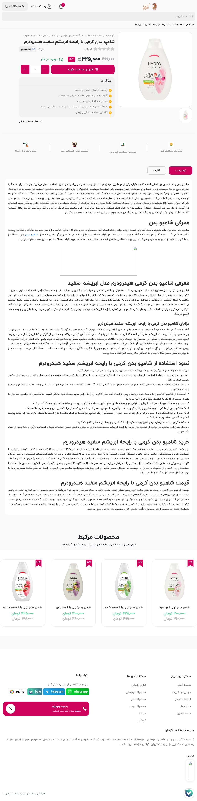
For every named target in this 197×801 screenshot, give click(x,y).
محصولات (179, 24)
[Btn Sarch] (191, 16)
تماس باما (147, 24)
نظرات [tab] (156, 170)
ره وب (6, 794)
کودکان (142, 721)
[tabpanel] (98, 346)
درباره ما (156, 24)
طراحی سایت (36, 794)
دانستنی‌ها (166, 24)
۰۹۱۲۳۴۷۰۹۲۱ (60, 707)
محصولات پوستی (136, 692)
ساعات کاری (184, 713)
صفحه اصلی (190, 24)
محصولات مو (138, 699)
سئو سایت (19, 794)
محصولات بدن (137, 706)
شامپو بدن (31, 234)
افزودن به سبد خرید (80, 69)
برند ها (138, 24)
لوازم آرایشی (138, 685)
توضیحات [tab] (180, 170)
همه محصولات (93, 35)
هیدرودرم (26, 49)
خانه (108, 35)
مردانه (142, 713)
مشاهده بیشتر (28, 121)
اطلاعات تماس (182, 699)
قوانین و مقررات (181, 692)
